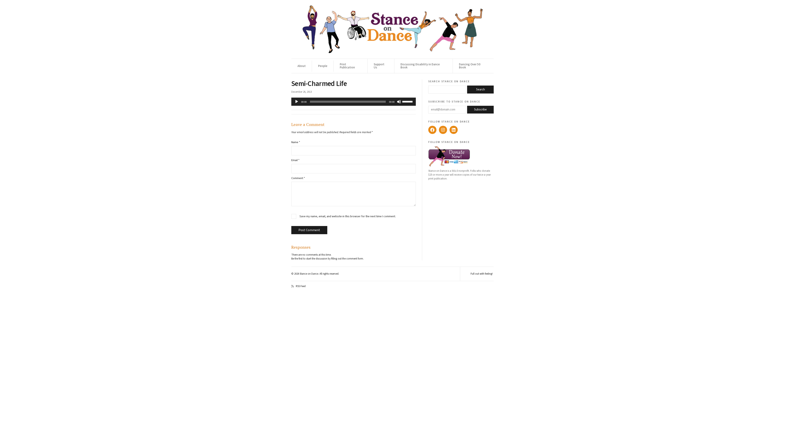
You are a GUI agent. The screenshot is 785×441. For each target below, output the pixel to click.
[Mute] (399, 102)
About (301, 66)
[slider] (408, 101)
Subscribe (480, 109)
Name (295, 142)
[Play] (297, 102)
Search (480, 89)
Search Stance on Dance (449, 81)
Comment (298, 178)
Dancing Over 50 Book (469, 66)
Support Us (379, 66)
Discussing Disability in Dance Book (420, 66)
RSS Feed (301, 286)
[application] (353, 102)
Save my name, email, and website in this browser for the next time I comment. (347, 216)
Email (295, 160)
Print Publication (347, 66)
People (322, 66)
